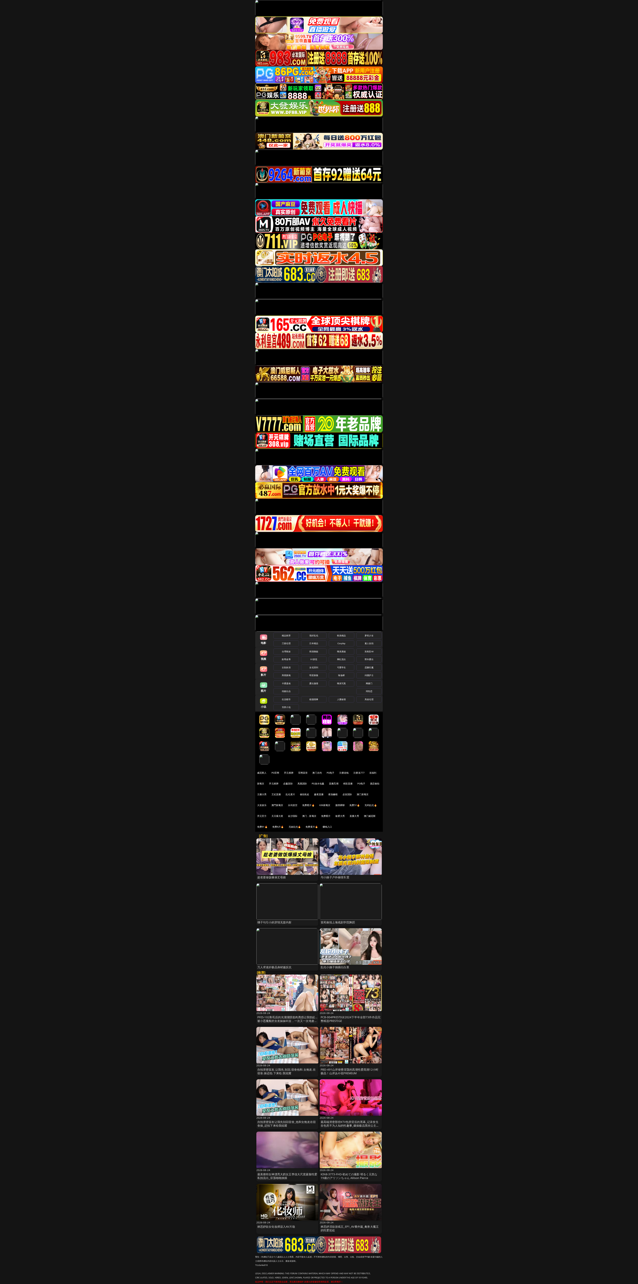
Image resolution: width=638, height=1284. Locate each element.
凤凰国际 (302, 783)
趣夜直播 (318, 794)
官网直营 (303, 772)
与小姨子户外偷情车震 (335, 877)
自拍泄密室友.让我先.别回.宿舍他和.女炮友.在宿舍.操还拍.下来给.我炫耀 (286, 1071)
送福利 (372, 772)
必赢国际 (288, 783)
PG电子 (330, 772)
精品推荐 (286, 635)
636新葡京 (324, 805)
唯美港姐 (341, 651)
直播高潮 (333, 783)
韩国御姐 (313, 651)
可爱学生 (341, 667)
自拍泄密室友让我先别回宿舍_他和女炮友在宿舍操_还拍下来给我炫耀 (286, 1123)
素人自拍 (369, 643)
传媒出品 (286, 691)
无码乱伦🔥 (371, 805)
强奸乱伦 (313, 635)
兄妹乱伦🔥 (295, 826)
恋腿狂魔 (369, 667)
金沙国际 (292, 815)
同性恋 (369, 691)
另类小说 (286, 707)
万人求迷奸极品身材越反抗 (274, 967)
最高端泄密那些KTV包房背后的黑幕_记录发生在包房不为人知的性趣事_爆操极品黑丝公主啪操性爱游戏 (350, 1125)
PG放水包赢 (318, 783)
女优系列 (313, 667)
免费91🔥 (262, 826)
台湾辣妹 (286, 651)
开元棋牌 (288, 772)
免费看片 (326, 815)
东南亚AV (369, 651)
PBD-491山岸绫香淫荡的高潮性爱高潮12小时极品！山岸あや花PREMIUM (349, 1071)
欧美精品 (341, 635)
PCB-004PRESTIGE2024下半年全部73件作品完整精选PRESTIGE (350, 1019)
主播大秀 (262, 794)
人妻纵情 (341, 699)
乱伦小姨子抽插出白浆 (335, 967)
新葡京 (260, 783)
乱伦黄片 (290, 794)
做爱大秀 (340, 815)
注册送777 (359, 772)
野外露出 (369, 659)
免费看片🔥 (308, 805)
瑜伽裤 (341, 675)
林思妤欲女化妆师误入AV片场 (276, 1226)
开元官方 (262, 815)
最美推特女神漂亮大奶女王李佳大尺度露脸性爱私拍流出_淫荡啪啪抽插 (287, 1176)
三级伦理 (286, 643)
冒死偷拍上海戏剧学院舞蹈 (338, 922)
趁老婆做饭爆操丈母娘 (271, 877)
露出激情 (313, 683)
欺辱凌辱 (286, 659)
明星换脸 (313, 675)
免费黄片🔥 (312, 826)
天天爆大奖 (277, 815)
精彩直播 (348, 783)
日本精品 (313, 643)
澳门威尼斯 (370, 815)
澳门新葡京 (363, 794)
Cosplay (341, 643)
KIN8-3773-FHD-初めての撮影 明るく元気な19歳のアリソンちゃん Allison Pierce (349, 1176)
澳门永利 (317, 772)
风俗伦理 (369, 699)
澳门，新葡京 (309, 815)
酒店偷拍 (374, 783)
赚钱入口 (327, 826)
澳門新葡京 (277, 805)
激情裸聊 (340, 805)
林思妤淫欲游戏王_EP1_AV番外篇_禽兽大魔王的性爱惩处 (350, 1228)
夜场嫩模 (333, 794)
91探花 (313, 659)
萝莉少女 (369, 635)
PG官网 (275, 772)
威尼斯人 (262, 772)
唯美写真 (341, 683)
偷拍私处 (304, 794)
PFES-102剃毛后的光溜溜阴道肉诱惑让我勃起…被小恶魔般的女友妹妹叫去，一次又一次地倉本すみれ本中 (287, 1020)
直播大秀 (354, 815)
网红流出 (341, 659)
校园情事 (313, 699)
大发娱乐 (262, 805)
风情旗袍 (286, 675)
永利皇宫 (292, 805)
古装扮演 (286, 667)
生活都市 (286, 699)
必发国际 (347, 794)
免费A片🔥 (278, 826)
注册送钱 (344, 772)
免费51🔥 (354, 805)
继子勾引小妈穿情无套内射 (274, 922)
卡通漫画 (286, 683)
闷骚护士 (369, 675)
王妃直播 (276, 794)
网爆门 (369, 683)
